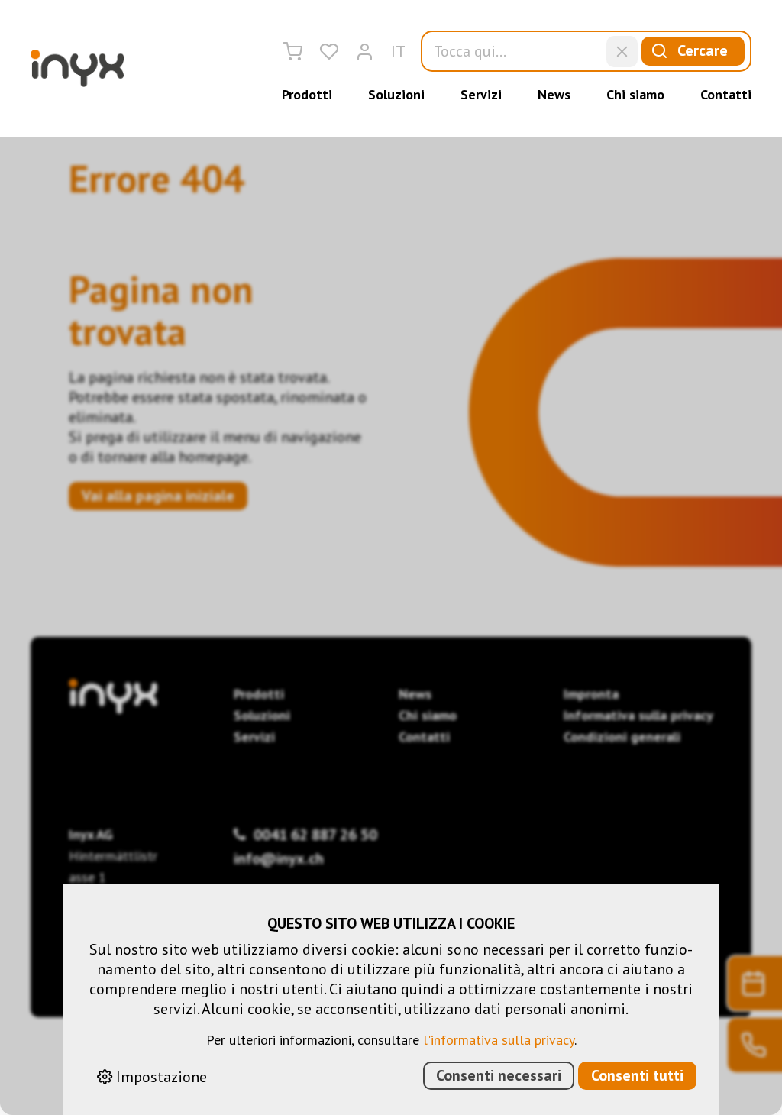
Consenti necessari (498, 1075)
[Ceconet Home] (77, 68)
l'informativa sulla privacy (498, 1040)
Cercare (702, 50)
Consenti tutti (637, 1075)
